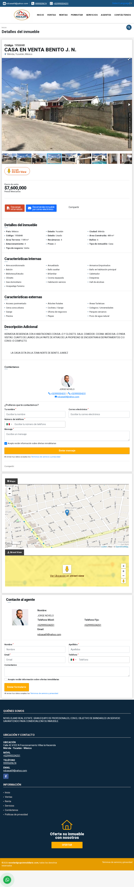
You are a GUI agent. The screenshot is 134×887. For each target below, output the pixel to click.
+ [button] (9, 489)
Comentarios (10, 665)
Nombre (9, 644)
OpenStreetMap (122, 546)
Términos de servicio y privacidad (45, 457)
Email (7, 655)
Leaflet (104, 546)
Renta (8, 801)
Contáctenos (122, 15)
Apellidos (74, 644)
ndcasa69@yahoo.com (68, 396)
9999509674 (41, 3)
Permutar (77, 15)
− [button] (9, 494)
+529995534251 (61, 3)
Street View (19, 171)
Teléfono (74, 655)
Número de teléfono (14, 419)
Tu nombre (10, 409)
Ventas (51, 15)
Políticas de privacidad (16, 814)
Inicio (40, 15)
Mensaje (9, 429)
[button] (129, 58)
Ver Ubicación (58, 575)
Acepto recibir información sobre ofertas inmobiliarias (33, 679)
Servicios (92, 15)
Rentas (63, 15)
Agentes (106, 15)
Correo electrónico (79, 409)
